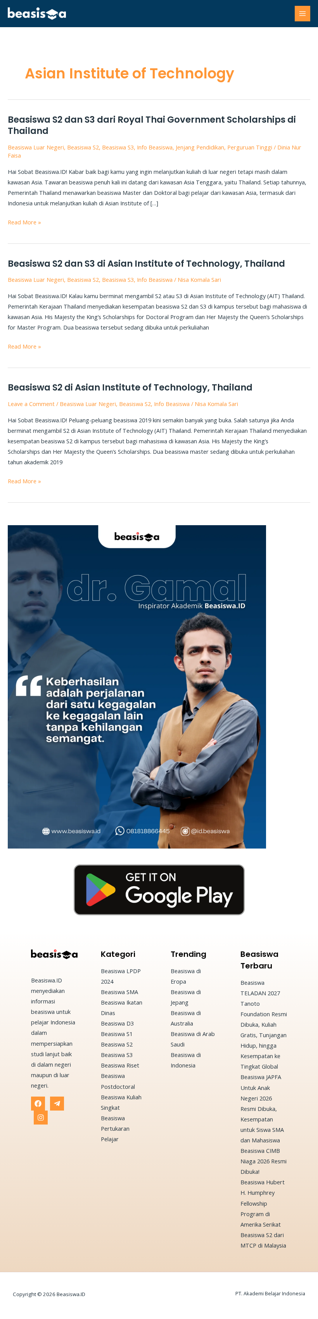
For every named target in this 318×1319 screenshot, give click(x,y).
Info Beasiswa (155, 147)
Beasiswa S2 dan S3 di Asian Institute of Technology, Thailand (146, 263)
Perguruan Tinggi (249, 147)
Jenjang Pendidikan (200, 147)
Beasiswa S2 (83, 147)
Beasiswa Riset (120, 1065)
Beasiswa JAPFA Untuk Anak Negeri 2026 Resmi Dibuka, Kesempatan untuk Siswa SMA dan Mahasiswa (262, 1108)
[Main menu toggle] (302, 13)
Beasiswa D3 (117, 1023)
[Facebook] (38, 1104)
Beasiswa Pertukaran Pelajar (115, 1128)
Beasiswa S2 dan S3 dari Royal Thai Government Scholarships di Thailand (152, 125)
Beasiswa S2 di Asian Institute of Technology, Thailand (130, 387)
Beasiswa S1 (117, 1034)
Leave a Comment (31, 404)
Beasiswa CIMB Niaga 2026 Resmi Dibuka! (263, 1161)
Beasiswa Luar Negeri (36, 147)
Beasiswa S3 (118, 147)
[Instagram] (41, 1118)
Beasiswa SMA (119, 992)
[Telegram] (57, 1104)
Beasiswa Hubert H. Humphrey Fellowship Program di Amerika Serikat (262, 1203)
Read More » (24, 222)
